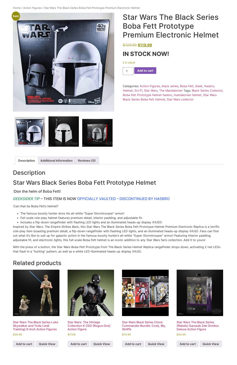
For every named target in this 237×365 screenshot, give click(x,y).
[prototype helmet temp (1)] (63, 62)
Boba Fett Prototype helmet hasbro (147, 95)
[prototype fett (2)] (97, 133)
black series (170, 86)
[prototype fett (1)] (64, 131)
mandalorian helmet (187, 95)
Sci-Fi (138, 90)
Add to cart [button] (24, 344)
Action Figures (32, 8)
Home (17, 8)
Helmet (128, 90)
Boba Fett (186, 86)
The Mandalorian (171, 90)
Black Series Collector (207, 90)
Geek (198, 86)
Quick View (47, 344)
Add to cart (145, 70)
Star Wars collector (180, 99)
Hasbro (209, 86)
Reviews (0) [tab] (87, 160)
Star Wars (151, 90)
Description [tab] (26, 160)
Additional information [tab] (56, 160)
